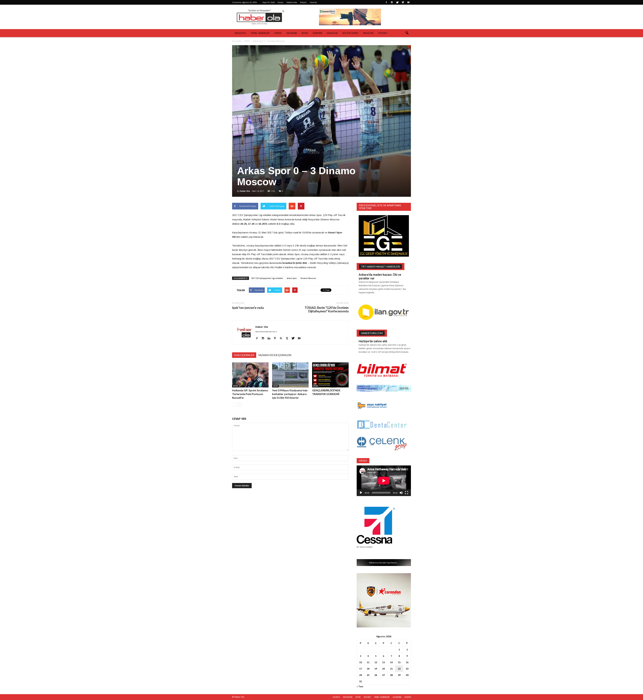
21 (391, 668)
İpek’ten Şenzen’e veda (248, 308)
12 (375, 662)
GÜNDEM (317, 33)
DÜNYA (278, 33)
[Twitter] (397, 2)
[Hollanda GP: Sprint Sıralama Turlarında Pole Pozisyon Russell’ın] (250, 374)
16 (407, 662)
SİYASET (382, 33)
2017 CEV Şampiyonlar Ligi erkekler (267, 278)
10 (360, 662)
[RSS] (282, 338)
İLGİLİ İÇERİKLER (244, 355)
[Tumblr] (288, 338)
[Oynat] (361, 492)
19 (375, 668)
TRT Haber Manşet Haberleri (380, 266)
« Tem (360, 686)
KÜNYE (408, 697)
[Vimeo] (402, 2)
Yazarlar (313, 2)
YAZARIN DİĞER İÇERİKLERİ (274, 355)
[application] (384, 480)
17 (360, 668)
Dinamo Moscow (308, 278)
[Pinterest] (276, 338)
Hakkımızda (292, 2)
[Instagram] (391, 2)
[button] (407, 33)
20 (383, 668)
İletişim (303, 2)
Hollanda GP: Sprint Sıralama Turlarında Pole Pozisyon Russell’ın (250, 394)
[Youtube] (408, 2)
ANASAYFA (240, 33)
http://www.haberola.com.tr (266, 332)
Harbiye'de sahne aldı (373, 341)
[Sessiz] (401, 492)
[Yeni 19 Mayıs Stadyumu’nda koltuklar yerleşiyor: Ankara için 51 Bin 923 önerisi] (290, 374)
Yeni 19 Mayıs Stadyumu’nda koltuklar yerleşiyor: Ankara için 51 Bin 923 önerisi (289, 394)
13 (383, 662)
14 (391, 662)
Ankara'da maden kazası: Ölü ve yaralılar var (380, 276)
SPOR (305, 33)
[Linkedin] (270, 338)
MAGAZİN (368, 33)
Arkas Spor (292, 278)
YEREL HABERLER (260, 33)
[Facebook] (386, 2)
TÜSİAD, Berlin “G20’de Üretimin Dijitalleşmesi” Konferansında (327, 309)
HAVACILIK (332, 33)
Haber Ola (245, 191)
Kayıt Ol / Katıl (269, 2)
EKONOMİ (292, 33)
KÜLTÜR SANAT (350, 33)
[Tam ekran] (406, 492)
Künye (280, 2)
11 (368, 662)
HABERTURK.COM (372, 333)
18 (368, 668)
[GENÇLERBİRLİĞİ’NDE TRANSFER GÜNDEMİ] (330, 374)
